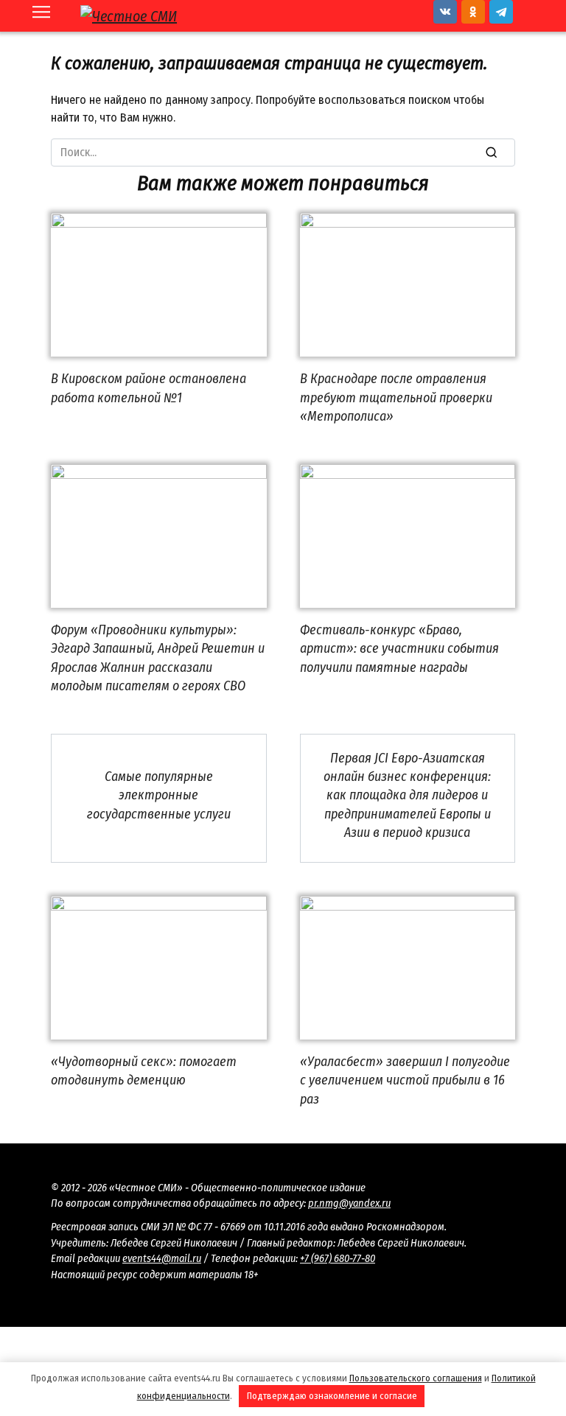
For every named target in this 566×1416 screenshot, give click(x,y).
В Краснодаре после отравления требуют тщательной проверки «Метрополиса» (396, 397)
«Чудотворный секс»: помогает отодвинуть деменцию (144, 1071)
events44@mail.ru (161, 1258)
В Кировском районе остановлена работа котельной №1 (148, 388)
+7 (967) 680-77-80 (337, 1258)
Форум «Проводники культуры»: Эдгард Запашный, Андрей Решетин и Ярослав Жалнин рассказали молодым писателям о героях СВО (158, 658)
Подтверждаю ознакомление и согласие (332, 1395)
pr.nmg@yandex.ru (349, 1203)
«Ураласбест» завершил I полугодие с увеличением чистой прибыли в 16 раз (405, 1080)
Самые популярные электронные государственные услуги (159, 794)
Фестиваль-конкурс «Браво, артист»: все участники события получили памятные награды (399, 648)
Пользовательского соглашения (415, 1378)
